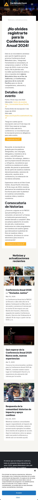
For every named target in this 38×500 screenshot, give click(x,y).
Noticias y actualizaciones (17, 20)
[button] (35, 471)
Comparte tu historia (14, 244)
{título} (18, 497)
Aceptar (19, 493)
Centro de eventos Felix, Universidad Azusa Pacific (17, 103)
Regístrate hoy (12, 139)
